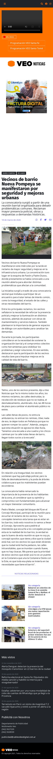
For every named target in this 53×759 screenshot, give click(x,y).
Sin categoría (34, 586)
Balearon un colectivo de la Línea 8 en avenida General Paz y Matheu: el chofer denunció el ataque (39, 592)
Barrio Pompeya (9, 173)
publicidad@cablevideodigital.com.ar (19, 737)
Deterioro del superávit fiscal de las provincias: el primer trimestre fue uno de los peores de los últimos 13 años (39, 634)
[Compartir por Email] (50, 219)
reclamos (21, 173)
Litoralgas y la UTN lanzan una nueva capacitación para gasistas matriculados (39, 612)
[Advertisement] (26, 141)
